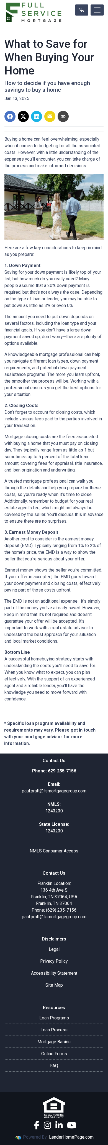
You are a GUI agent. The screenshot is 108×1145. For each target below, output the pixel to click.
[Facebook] (36, 1125)
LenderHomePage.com (71, 1137)
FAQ (54, 1065)
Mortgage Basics (54, 1041)
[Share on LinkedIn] (36, 116)
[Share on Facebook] (10, 116)
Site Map (54, 985)
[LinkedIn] (59, 1125)
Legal (54, 949)
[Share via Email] (49, 116)
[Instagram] (47, 1125)
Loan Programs (54, 1018)
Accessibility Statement (54, 973)
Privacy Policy (54, 961)
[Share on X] (23, 116)
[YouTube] (71, 1125)
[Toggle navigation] (97, 10)
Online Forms (54, 1053)
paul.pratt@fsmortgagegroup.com (54, 916)
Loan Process (54, 1029)
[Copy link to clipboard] (63, 116)
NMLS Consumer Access (54, 851)
